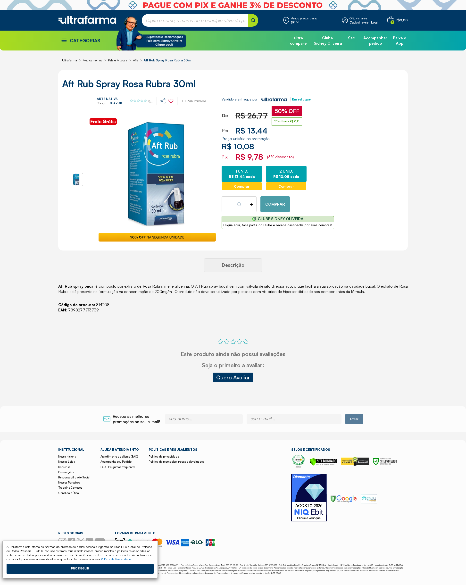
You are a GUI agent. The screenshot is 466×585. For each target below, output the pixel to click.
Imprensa (64, 467)
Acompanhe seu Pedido (116, 461)
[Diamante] (309, 498)
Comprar (275, 204)
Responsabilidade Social (74, 477)
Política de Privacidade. (116, 559)
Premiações (66, 472)
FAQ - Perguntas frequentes (117, 467)
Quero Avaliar (233, 377)
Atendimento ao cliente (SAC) (119, 456)
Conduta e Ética (68, 493)
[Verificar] (323, 464)
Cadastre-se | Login (364, 22)
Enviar (354, 419)
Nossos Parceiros (69, 482)
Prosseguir (80, 568)
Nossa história (67, 456)
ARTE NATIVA (107, 99)
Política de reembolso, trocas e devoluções (176, 461)
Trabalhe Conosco (70, 487)
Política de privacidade (164, 456)
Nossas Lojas (66, 461)
